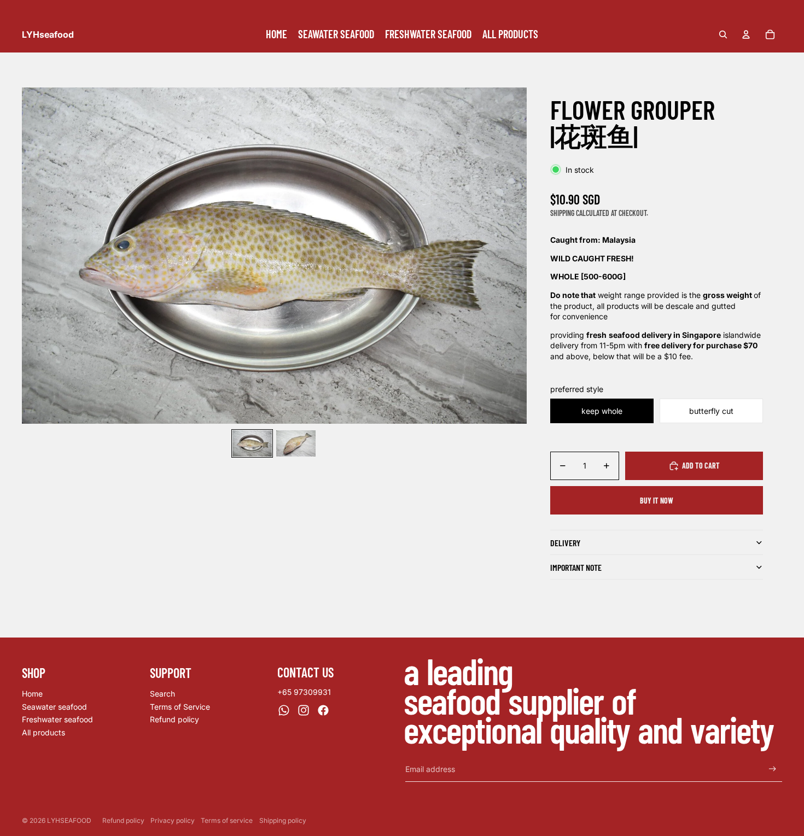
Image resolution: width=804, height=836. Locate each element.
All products (43, 732)
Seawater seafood (54, 706)
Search (162, 693)
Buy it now (656, 500)
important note (576, 567)
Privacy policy (172, 820)
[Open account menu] (746, 34)
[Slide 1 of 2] (252, 443)
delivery (565, 542)
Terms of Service (180, 706)
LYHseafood (69, 820)
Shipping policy (282, 820)
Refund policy (174, 719)
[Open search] (723, 34)
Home (32, 693)
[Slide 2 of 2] (296, 443)
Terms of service (227, 820)
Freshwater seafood (57, 719)
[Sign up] (772, 769)
